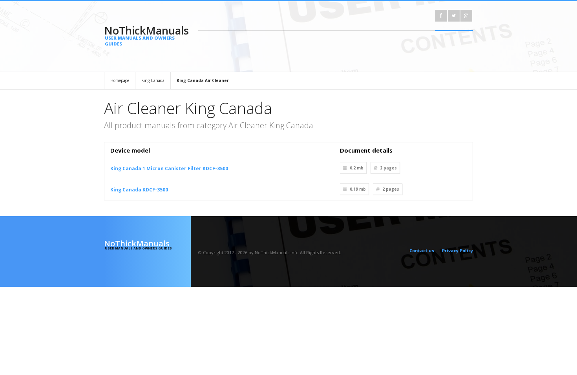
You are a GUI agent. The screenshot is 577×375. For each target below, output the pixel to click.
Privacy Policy (457, 250)
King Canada (152, 80)
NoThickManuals (146, 35)
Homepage (119, 80)
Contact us (421, 250)
